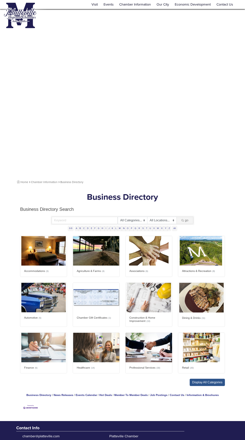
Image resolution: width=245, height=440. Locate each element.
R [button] (139, 228)
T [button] (146, 228)
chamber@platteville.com (41, 436)
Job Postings (158, 395)
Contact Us (224, 4)
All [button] (174, 228)
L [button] (116, 228)
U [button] (150, 228)
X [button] (162, 228)
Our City (163, 4)
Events (109, 4)
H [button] (102, 228)
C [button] (84, 228)
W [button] (158, 228)
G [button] (98, 228)
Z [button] (169, 228)
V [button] (154, 228)
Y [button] (165, 228)
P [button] (131, 228)
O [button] (128, 228)
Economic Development (193, 4)
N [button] (124, 228)
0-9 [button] (70, 228)
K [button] (112, 228)
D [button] (88, 228)
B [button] (80, 228)
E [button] (91, 228)
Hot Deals (105, 395)
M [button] (120, 228)
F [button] (95, 228)
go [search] (186, 220)
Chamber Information (135, 4)
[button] (207, 382)
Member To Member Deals (131, 395)
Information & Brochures (203, 395)
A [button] (76, 228)
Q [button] (135, 228)
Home (24, 182)
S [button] (143, 228)
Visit (94, 4)
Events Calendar (86, 395)
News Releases (63, 395)
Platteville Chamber (123, 436)
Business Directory (38, 395)
